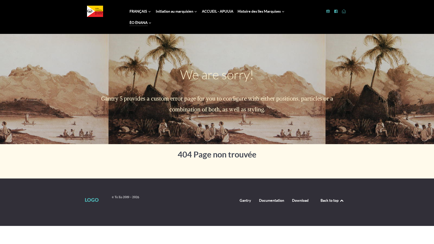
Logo (92, 200)
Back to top (330, 200)
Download (300, 200)
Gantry (245, 200)
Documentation (271, 200)
